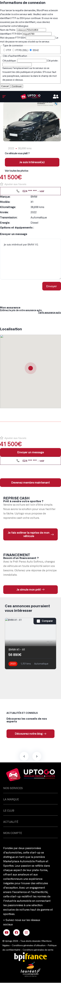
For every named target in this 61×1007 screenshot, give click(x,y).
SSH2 (35, 50)
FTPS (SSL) (22, 50)
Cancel (5, 86)
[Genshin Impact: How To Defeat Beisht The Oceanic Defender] (30, 96)
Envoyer (51, 286)
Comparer (47, 621)
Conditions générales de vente (38, 950)
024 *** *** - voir (33, 191)
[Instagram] (26, 932)
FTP (9, 50)
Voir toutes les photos (16, 171)
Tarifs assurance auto (49, 313)
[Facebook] (16, 932)
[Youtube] (6, 932)
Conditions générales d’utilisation (29, 946)
